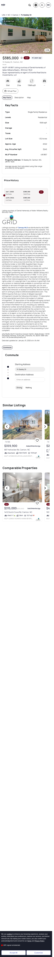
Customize (38, 953)
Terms (29, 941)
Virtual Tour (11, 91)
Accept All (13, 953)
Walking (28, 387)
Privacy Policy (39, 941)
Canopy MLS (23, 227)
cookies (9, 934)
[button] (22, 58)
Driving (19, 387)
